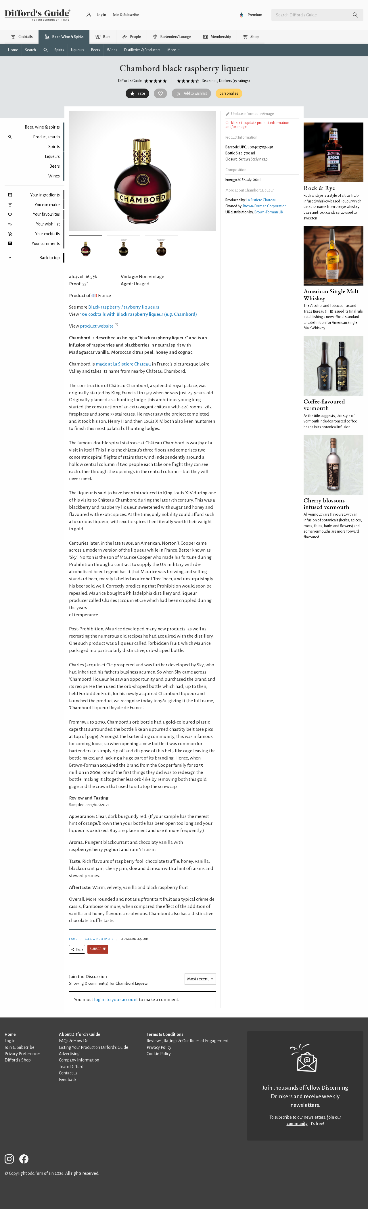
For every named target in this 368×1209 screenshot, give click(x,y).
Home (73, 938)
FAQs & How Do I (75, 1040)
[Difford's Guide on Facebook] (26, 1160)
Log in (10, 1040)
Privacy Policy (159, 1047)
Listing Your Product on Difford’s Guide (93, 1047)
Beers (54, 166)
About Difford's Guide (79, 1034)
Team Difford (71, 1066)
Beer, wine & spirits (42, 127)
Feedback (67, 1079)
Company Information (79, 1060)
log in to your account (116, 999)
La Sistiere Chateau (261, 200)
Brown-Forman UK (268, 212)
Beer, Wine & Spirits (99, 938)
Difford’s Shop (18, 1060)
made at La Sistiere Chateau (123, 364)
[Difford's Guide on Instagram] (11, 1160)
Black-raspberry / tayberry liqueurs (123, 307)
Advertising (69, 1053)
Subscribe (98, 949)
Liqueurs (52, 156)
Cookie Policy (159, 1053)
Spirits (54, 146)
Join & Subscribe (19, 1047)
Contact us (68, 1073)
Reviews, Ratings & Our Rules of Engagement (188, 1040)
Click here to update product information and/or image (257, 125)
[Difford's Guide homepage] (37, 15)
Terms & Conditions (165, 1034)
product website (97, 326)
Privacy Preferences (23, 1053)
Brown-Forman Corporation (265, 206)
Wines (54, 176)
